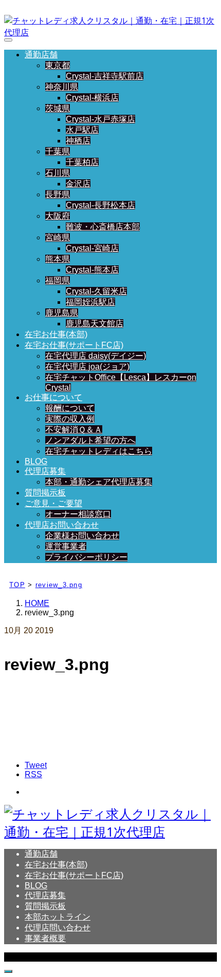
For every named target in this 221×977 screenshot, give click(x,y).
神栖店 (78, 140)
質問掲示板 (45, 492)
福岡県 (57, 280)
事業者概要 (45, 938)
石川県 (57, 173)
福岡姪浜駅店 (90, 302)
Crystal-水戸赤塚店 (100, 119)
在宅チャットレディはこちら (98, 451)
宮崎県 (57, 237)
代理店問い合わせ (57, 927)
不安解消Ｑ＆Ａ (73, 429)
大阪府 (57, 216)
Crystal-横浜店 (92, 97)
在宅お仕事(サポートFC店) (74, 345)
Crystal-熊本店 (92, 269)
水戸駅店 (82, 130)
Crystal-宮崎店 (92, 248)
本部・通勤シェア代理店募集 (98, 481)
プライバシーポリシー (86, 557)
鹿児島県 (61, 312)
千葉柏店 (82, 162)
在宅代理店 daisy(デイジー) (95, 355)
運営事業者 (65, 546)
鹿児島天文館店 (94, 323)
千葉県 (57, 151)
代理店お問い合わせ (62, 525)
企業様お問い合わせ (82, 535)
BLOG (36, 461)
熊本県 (57, 259)
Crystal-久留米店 (96, 291)
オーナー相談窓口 (78, 514)
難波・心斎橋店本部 (103, 226)
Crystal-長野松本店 (100, 205)
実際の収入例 (70, 418)
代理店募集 (45, 471)
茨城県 (57, 108)
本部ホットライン (57, 916)
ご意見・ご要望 (53, 503)
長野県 (57, 194)
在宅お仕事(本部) (56, 334)
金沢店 (78, 183)
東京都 (57, 65)
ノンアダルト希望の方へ (90, 440)
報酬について (70, 408)
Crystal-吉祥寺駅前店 (104, 76)
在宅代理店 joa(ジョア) (87, 366)
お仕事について (53, 397)
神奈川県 (61, 86)
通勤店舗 (41, 54)
